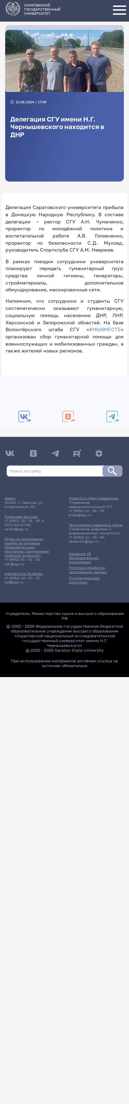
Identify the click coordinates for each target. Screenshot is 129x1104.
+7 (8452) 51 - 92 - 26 (22, 559)
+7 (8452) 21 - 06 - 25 (86, 511)
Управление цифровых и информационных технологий (94, 531)
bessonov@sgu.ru (83, 541)
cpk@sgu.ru (14, 564)
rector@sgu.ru (16, 529)
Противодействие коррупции (84, 580)
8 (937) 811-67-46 (24, 523)
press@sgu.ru (80, 515)
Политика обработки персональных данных (88, 570)
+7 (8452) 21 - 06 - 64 (86, 537)
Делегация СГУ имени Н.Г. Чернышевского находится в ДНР (57, 127)
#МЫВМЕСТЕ (105, 329)
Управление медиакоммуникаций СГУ (91, 504)
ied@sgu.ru (13, 582)
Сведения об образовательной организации (84, 557)
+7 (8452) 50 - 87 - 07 (22, 578)
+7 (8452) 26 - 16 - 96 (22, 521)
